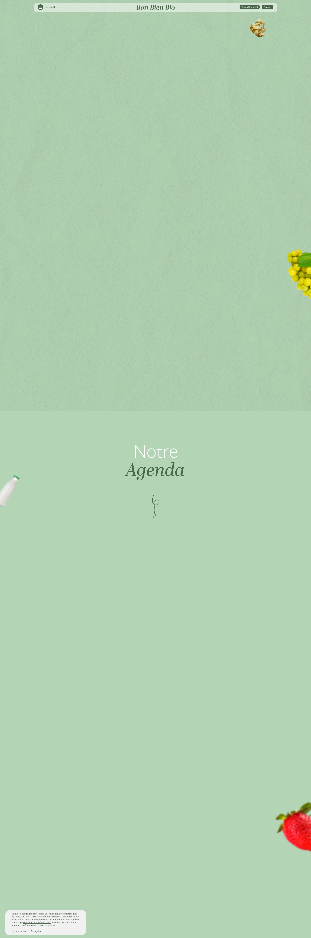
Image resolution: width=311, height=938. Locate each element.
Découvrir (155, 505)
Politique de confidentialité (37, 922)
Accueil (50, 7)
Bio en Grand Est (250, 7)
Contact (267, 7)
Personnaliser (20, 931)
